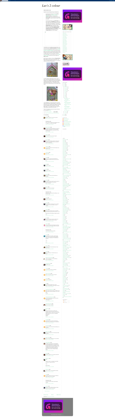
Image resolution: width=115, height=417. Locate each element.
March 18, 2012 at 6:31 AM (49, 124)
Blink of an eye (65, 167)
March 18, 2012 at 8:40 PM (49, 286)
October (65, 89)
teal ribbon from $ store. (66, 293)
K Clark (47, 278)
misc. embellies (65, 272)
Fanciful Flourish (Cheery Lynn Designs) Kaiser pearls (67, 185)
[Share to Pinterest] (57, 111)
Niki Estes (47, 369)
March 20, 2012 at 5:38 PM (49, 377)
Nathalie (47, 134)
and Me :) (64, 52)
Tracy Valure (64, 36)
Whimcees (47, 358)
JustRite (64, 196)
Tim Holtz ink (64, 233)
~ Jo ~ (46, 116)
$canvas (64, 151)
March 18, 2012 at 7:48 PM (49, 275)
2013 (64, 84)
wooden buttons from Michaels (67, 296)
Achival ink (64, 155)
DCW (63, 179)
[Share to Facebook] (56, 111)
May (65, 95)
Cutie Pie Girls (65, 178)
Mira (46, 164)
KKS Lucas (64, 197)
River (63, 214)
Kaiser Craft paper (65, 199)
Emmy (46, 353)
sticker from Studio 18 (66, 289)
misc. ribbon (64, 273)
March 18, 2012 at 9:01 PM (49, 294)
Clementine (64, 177)
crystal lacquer (65, 254)
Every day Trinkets (65, 183)
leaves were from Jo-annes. (67, 266)
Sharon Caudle (65, 51)
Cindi (46, 157)
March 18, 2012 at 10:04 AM (50, 161)
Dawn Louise (48, 331)
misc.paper (64, 274)
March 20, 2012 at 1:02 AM (49, 350)
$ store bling (64, 142)
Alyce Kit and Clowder (49, 257)
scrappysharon (48, 263)
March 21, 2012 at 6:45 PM (49, 383)
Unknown (47, 146)
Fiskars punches (65, 186)
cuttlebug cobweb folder (66, 255)
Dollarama (64, 181)
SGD (63, 215)
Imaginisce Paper (65, 191)
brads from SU (65, 244)
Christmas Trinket (65, 176)
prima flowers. (65, 277)
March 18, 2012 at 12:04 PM (50, 189)
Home (52, 394)
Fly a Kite (64, 187)
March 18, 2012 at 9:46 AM (49, 154)
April (65, 96)
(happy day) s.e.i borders (66, 154)
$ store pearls (65, 150)
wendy (47, 174)
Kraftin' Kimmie (65, 41)
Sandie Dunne (65, 50)
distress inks (64, 259)
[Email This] (53, 111)
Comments (65, 302)
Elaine (50, 110)
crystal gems (64, 253)
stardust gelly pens (65, 288)
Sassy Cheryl (48, 337)
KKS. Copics (64, 198)
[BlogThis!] (54, 111)
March (65, 97)
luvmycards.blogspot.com (50, 289)
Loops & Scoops (65, 201)
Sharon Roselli (48, 127)
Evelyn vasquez (48, 273)
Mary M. (47, 139)
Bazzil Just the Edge (65, 163)
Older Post (59, 394)
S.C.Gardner (47, 325)
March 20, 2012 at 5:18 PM (49, 371)
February (65, 111)
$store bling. (64, 152)
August (65, 91)
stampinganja (66, 120)
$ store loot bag (65, 149)
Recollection (64, 212)
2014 (64, 83)
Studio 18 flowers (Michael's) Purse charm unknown (67, 227)
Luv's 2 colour (51, 5)
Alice (46, 374)
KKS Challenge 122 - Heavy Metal (67, 99)
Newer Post (46, 394)
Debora (47, 245)
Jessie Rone (64, 39)
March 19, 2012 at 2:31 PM (49, 334)
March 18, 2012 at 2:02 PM (49, 221)
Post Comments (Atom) (50, 396)
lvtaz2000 (47, 319)
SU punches (64, 220)
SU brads (64, 217)
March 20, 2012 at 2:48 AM (49, 355)
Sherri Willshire (65, 37)
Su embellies (64, 229)
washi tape (64, 294)
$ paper (64, 140)
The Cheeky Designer (67, 124)
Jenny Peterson (65, 49)
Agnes (63, 156)
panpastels (64, 275)
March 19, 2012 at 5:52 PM (49, 339)
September (66, 90)
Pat (46, 283)
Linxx (46, 234)
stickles (64, 290)
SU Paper (64, 216)
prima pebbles (65, 279)
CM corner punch (65, 172)
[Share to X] (55, 111)
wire (63, 295)
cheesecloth (64, 249)
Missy (63, 205)
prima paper (64, 278)
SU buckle (64, 218)
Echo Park (64, 182)
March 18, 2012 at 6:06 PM (49, 260)
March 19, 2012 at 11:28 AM (50, 328)
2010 (64, 115)
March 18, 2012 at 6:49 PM (49, 265)
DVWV (64, 180)
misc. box (64, 271)
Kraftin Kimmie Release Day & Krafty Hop (67, 103)
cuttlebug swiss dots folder (66, 257)
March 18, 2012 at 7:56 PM (49, 280)
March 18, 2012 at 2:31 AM (49, 118)
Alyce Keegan (65, 40)
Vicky (46, 197)
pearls (63, 276)
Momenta (64, 206)
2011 (64, 114)
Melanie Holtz (65, 42)
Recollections (64, 213)
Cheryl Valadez (48, 342)
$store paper (64, 153)
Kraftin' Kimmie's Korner (67, 121)
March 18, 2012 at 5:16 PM (49, 254)
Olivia (46, 251)
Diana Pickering (65, 43)
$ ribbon (64, 141)
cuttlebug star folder (65, 256)
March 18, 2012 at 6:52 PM (49, 270)
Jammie (47, 386)
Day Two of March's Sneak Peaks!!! (67, 106)
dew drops (64, 258)
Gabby (64, 188)
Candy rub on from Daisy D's (67, 173)
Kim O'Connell (65, 38)
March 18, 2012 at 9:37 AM (49, 149)
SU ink (64, 219)
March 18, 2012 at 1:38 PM (49, 215)
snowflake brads (65, 286)
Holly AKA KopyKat (48, 303)
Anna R (47, 209)
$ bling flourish (65, 139)
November (66, 88)
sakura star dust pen (66, 285)
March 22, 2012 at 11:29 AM (50, 389)
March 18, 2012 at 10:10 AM (50, 166)
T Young (47, 268)
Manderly (47, 308)
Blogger (62, 414)
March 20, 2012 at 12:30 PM (50, 366)
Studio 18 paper (65, 228)
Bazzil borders (65, 164)
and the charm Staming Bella (67, 239)
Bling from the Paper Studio (66, 165)
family (63, 260)
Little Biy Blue (64, 200)
